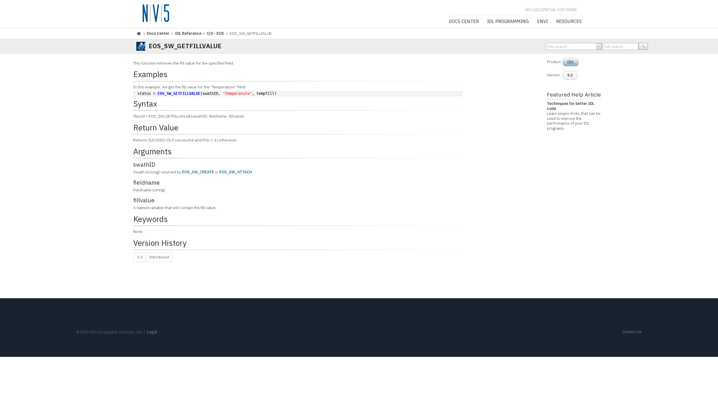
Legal (152, 331)
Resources (569, 21)
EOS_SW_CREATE (198, 172)
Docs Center (464, 21)
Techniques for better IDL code (570, 106)
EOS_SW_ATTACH (235, 172)
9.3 (570, 75)
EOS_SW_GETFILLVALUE (179, 93)
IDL (570, 62)
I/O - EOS (215, 33)
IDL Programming (508, 21)
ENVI (542, 21)
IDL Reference (188, 33)
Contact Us (632, 331)
